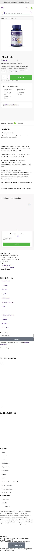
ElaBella (4, 319)
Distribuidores (7, 2)
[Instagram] (17, 272)
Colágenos (5, 285)
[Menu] (4, 7)
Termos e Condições (7, 485)
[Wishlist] (29, 204)
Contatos (4, 474)
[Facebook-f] (12, 272)
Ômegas (4, 311)
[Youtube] (2, 272)
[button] (30, 7)
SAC (3, 478)
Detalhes (3, 123)
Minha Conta (5, 499)
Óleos (7, 18)
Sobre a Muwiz (5, 455)
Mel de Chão (5, 328)
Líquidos (4, 293)
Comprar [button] (16, 244)
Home (3, 452)
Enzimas (4, 289)
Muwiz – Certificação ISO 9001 (10, 481)
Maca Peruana (6, 298)
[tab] (3, 123)
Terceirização (21, 2)
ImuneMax (5, 323)
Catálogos (27, 2)
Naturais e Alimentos (8, 302)
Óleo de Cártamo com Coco (16, 234)
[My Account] (27, 7)
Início (2, 18)
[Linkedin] (7, 272)
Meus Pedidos (5, 502)
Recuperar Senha (6, 506)
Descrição (21, 123)
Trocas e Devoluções (7, 489)
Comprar (21, 77)
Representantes (14, 2)
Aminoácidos (6, 281)
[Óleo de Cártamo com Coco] (17, 216)
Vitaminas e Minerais (8, 315)
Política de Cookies (7, 492)
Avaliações (11, 123)
